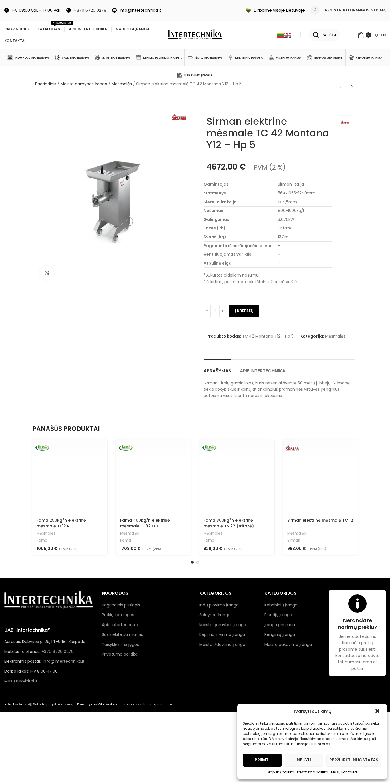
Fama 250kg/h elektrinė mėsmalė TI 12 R (61, 523)
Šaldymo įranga (214, 615)
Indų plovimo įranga (219, 605)
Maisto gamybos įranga (84, 84)
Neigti (304, 760)
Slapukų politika (280, 772)
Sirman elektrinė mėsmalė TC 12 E (320, 523)
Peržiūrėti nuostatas (353, 760)
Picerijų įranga (278, 615)
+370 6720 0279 (57, 651)
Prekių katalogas (118, 615)
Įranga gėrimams (281, 625)
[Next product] (352, 87)
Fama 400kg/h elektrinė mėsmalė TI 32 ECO (145, 523)
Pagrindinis (45, 84)
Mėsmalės (122, 84)
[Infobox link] (86, 10)
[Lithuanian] (280, 35)
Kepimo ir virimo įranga (222, 634)
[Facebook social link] (315, 10)
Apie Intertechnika (120, 625)
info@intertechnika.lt (64, 661)
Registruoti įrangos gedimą (355, 10)
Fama (42, 540)
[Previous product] (340, 87)
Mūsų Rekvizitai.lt (20, 681)
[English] (288, 35)
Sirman (293, 540)
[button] (378, 711)
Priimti (262, 760)
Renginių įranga (279, 634)
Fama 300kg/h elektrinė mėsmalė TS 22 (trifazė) (229, 523)
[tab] (217, 368)
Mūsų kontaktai (344, 772)
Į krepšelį (244, 310)
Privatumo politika (312, 772)
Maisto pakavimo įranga (288, 644)
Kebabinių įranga (280, 605)
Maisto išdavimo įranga (222, 644)
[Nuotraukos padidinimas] (46, 273)
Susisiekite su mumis (122, 634)
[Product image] (320, 477)
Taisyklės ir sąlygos (120, 644)
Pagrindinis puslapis (121, 605)
